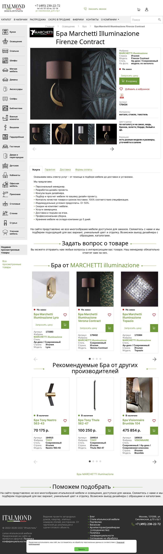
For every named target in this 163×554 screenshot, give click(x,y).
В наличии (20, 19)
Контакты (92, 19)
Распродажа (38, 19)
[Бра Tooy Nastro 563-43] (50, 394)
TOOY (49, 440)
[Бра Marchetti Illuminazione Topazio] (139, 289)
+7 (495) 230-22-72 (47, 5)
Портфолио (96, 522)
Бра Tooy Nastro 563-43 (45, 421)
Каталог (6, 19)
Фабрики (78, 19)
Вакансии (95, 524)
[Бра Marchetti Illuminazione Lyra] (50, 289)
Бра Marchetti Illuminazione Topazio (132, 318)
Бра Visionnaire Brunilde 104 (133, 421)
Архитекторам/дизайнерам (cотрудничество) (105, 528)
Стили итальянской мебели (104, 519)
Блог (92, 516)
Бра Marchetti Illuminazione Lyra (46, 316)
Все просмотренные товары (11, 264)
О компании (109, 19)
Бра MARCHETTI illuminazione (95, 474)
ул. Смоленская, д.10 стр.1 (47, 11)
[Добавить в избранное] (65, 315)
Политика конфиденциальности (102, 534)
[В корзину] (65, 325)
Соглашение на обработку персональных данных (104, 539)
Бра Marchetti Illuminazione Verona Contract (89, 318)
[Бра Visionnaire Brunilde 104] (139, 394)
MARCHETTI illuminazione (133, 53)
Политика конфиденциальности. (18, 540)
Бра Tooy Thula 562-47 (88, 421)
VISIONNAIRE (142, 440)
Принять (81, 549)
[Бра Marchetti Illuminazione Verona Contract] (95, 289)
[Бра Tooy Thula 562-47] (95, 394)
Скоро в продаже (59, 19)
